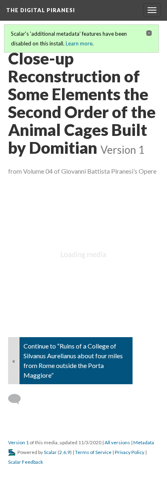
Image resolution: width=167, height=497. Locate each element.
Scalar (50, 452)
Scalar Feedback (25, 462)
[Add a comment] (18, 399)
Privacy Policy (129, 452)
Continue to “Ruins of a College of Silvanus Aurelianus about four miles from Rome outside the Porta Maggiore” (73, 360)
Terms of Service (93, 452)
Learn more (79, 43)
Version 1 (18, 442)
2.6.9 (64, 452)
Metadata (143, 442)
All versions (117, 442)
